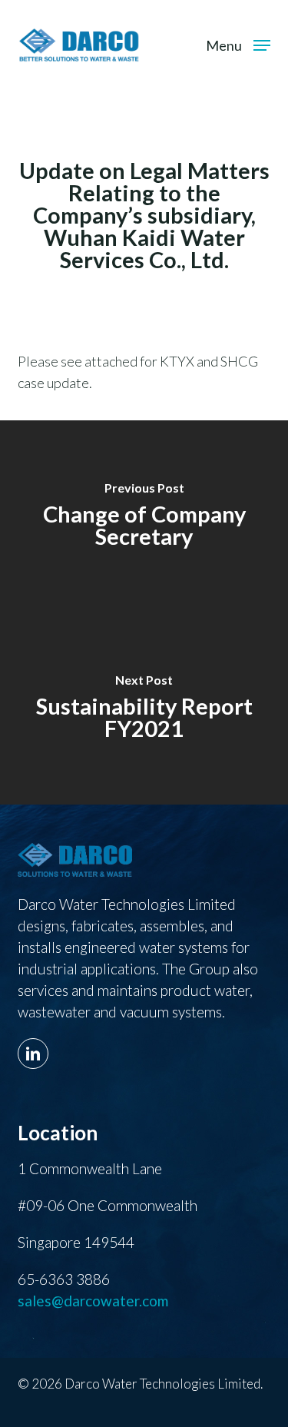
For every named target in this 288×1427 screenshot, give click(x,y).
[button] (238, 43)
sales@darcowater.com (93, 1300)
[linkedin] (37, 1044)
